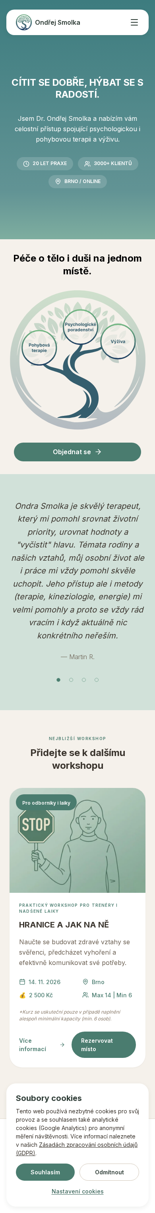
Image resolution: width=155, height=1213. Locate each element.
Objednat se (72, 452)
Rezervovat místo (97, 1044)
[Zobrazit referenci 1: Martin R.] (58, 680)
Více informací (32, 1044)
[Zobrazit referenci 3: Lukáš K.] (84, 680)
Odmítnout (109, 1172)
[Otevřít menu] (134, 22)
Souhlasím (45, 1172)
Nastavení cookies (78, 1191)
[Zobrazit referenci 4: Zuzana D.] (96, 680)
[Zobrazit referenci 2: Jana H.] (71, 680)
